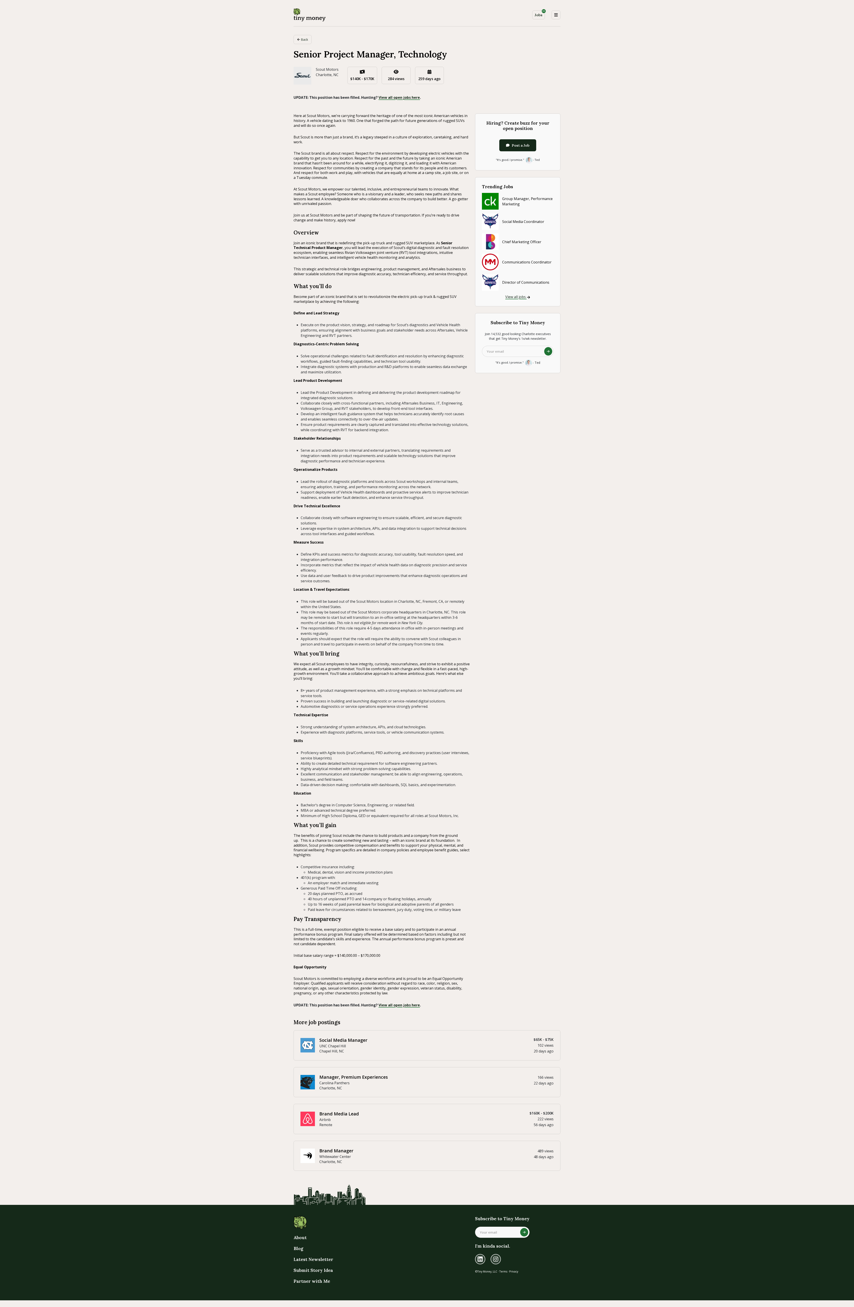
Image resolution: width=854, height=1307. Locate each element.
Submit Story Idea (313, 1270)
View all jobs (516, 296)
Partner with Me (312, 1281)
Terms (503, 1271)
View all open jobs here (399, 97)
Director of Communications (525, 282)
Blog (298, 1248)
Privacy (513, 1271)
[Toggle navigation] (556, 14)
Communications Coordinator (527, 262)
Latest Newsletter (313, 1259)
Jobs (540, 14)
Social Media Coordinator (523, 221)
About (300, 1237)
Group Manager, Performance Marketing (527, 201)
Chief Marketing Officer (521, 241)
